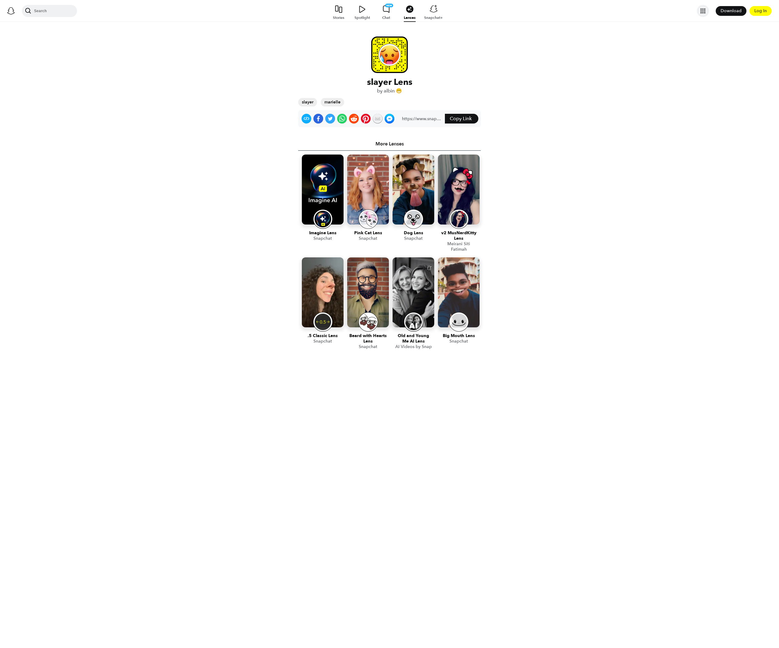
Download (731, 11)
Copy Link (461, 118)
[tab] (389, 144)
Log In (760, 11)
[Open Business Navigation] (703, 11)
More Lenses (390, 144)
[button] (306, 119)
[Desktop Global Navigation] (10, 10)
